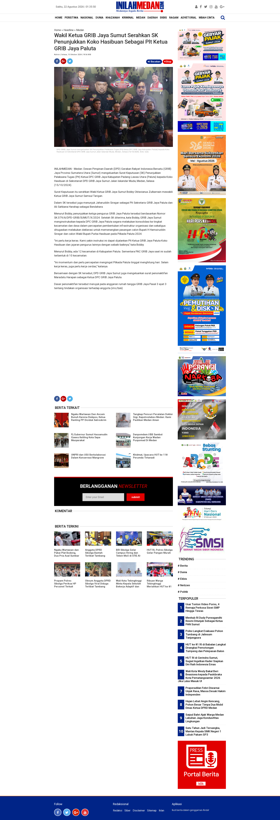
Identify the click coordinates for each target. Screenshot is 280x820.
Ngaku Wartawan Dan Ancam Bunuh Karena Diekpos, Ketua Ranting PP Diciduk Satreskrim (88, 417)
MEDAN (140, 17)
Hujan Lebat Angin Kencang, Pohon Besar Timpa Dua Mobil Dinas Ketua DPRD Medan (204, 704)
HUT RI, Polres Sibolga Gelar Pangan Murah (160, 551)
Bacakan (155, 61)
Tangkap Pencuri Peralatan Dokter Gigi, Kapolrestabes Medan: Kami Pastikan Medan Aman (153, 417)
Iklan (161, 810)
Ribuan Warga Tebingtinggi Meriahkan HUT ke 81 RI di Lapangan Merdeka (159, 586)
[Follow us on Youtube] (85, 812)
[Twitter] (70, 61)
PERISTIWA (71, 17)
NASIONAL (87, 17)
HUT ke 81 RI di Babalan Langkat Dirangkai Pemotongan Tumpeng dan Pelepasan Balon (206, 648)
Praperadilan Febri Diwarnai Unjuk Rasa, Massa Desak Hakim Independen (206, 691)
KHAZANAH (113, 17)
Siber (127, 810)
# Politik (183, 591)
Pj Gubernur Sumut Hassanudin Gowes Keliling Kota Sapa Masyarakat (89, 437)
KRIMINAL (128, 17)
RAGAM (173, 17)
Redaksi (117, 810)
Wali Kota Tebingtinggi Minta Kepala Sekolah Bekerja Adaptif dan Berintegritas (129, 585)
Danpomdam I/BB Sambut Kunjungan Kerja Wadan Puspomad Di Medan (148, 437)
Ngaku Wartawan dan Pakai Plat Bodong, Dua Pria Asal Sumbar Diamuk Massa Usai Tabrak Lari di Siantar (66, 555)
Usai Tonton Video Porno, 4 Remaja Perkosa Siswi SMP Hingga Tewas (203, 607)
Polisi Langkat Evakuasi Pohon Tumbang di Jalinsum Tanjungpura (204, 634)
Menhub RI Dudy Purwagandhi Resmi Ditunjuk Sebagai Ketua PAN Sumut (204, 621)
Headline (69, 30)
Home (57, 30)
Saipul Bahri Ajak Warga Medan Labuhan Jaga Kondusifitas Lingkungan (205, 718)
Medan (80, 30)
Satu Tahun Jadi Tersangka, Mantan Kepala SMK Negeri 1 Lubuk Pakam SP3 (203, 731)
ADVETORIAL (189, 17)
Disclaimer (139, 810)
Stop (168, 61)
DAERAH (152, 17)
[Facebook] (57, 61)
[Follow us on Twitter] (66, 812)
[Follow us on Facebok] (57, 812)
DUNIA (99, 17)
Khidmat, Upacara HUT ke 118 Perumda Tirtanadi (150, 456)
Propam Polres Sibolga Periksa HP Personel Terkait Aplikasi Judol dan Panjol (65, 586)
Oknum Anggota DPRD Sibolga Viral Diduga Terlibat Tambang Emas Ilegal (98, 585)
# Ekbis (182, 578)
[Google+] (63, 61)
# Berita (183, 565)
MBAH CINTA (207, 17)
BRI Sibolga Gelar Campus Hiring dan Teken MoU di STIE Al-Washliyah (128, 554)
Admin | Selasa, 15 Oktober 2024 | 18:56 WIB (72, 54)
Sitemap (152, 810)
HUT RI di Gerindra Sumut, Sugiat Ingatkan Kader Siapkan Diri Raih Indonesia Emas (204, 661)
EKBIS (163, 17)
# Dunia (182, 572)
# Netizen (184, 585)
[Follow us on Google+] (76, 812)
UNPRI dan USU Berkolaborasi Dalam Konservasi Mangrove (88, 456)
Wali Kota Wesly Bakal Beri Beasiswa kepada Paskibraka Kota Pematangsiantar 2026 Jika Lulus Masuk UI (200, 676)
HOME (58, 17)
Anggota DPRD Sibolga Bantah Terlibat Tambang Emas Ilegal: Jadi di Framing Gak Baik (96, 555)
